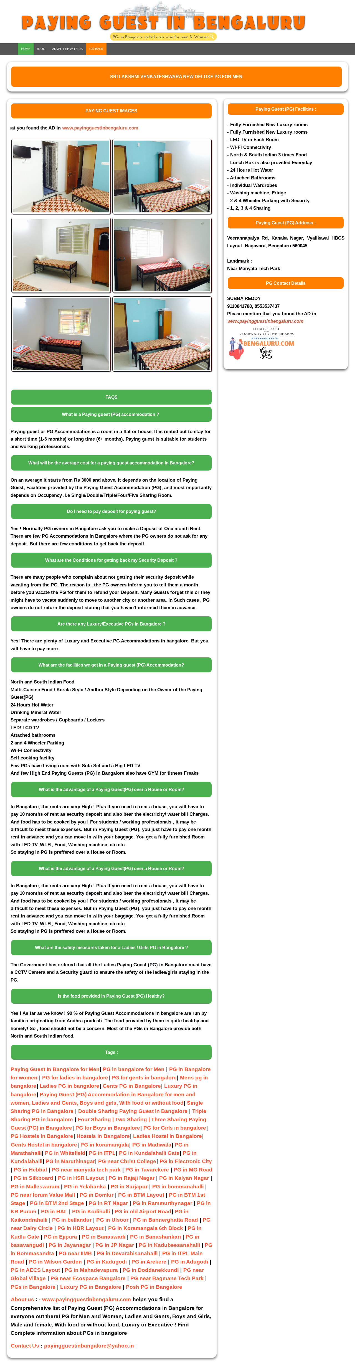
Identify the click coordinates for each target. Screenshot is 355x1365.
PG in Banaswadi (103, 1237)
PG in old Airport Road (143, 1211)
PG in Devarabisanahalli (127, 1253)
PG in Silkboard (33, 1178)
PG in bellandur (72, 1220)
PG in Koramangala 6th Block (145, 1228)
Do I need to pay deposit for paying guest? (111, 511)
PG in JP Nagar (114, 1245)
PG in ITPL (102, 1153)
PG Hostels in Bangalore (42, 1136)
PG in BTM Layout (141, 1195)
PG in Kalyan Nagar (184, 1178)
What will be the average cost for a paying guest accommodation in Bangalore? (111, 463)
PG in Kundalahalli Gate (149, 1153)
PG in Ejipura (60, 1237)
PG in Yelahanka (85, 1186)
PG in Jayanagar (70, 1245)
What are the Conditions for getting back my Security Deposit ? (111, 560)
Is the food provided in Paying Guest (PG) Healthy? (111, 996)
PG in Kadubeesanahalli (169, 1245)
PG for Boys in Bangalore (107, 1128)
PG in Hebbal (30, 1170)
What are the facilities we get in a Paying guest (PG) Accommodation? (111, 665)
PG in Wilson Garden (55, 1262)
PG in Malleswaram (35, 1186)
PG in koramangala (104, 1145)
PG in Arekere (148, 1262)
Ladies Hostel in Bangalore (167, 1136)
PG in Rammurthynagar (162, 1203)
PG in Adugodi (189, 1262)
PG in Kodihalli (91, 1211)
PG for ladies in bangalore (75, 1078)
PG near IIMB (75, 1253)
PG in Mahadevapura (91, 1270)
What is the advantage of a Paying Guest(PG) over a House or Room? (111, 789)
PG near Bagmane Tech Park (167, 1278)
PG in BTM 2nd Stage (57, 1203)
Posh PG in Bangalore (154, 1287)
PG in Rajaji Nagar (131, 1178)
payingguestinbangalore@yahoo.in (89, 1346)
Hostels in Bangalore (103, 1136)
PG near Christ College (127, 1161)
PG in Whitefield (65, 1153)
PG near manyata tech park (86, 1170)
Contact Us (25, 1346)
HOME (25, 48)
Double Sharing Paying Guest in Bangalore (133, 1111)
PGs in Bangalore (33, 1287)
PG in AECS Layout (35, 1270)
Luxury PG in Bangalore (90, 1287)
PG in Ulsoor (112, 1220)
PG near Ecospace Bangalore (88, 1278)
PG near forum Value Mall (43, 1195)
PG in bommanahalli (178, 1186)
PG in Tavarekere (147, 1170)
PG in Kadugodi (107, 1262)
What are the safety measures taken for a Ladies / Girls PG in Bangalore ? (111, 947)
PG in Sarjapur (129, 1186)
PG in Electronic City (185, 1161)
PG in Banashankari (155, 1237)
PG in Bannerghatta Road (166, 1220)
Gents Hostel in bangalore (44, 1145)
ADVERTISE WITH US (67, 48)
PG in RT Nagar (108, 1203)
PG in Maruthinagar (70, 1161)
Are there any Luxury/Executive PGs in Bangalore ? (111, 624)
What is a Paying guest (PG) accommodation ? (110, 414)
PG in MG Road (193, 1170)
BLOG (41, 48)
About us (22, 1299)
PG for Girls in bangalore (174, 1128)
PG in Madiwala (151, 1145)
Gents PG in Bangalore (132, 1086)
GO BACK (96, 48)
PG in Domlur (96, 1195)
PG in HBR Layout (80, 1228)
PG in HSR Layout (81, 1178)
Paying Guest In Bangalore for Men (55, 1069)
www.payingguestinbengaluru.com (63, 128)
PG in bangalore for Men (133, 1069)
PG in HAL (54, 1211)
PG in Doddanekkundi (151, 1270)
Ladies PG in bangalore (69, 1086)
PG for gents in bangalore (144, 1078)
